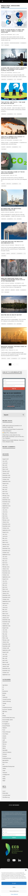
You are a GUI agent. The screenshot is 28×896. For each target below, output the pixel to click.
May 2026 (5, 465)
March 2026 (5, 469)
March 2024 (5, 518)
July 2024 (5, 509)
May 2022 (5, 560)
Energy (8, 253)
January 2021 (6, 593)
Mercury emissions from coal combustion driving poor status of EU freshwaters (13, 280)
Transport (5, 772)
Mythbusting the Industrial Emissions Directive (11, 209)
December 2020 (6, 595)
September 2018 (6, 650)
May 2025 (5, 489)
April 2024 (5, 516)
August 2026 (5, 459)
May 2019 (5, 634)
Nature (4, 748)
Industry (4, 79)
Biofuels (4, 693)
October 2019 (6, 623)
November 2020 (6, 597)
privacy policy (11, 406)
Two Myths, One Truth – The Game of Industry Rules (13, 103)
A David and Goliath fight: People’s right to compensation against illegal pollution (14, 69)
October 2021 (6, 575)
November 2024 (6, 501)
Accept (14, 883)
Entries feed (5, 793)
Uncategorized (6, 774)
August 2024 (5, 507)
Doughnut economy (7, 707)
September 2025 (6, 481)
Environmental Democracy (9, 717)
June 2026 (5, 463)
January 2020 (6, 617)
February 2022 (6, 566)
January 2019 (6, 642)
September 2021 (6, 577)
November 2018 (6, 646)
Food (4, 729)
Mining (4, 746)
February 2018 (6, 664)
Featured (5, 727)
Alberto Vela (4, 350)
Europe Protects (6, 725)
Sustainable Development (8, 766)
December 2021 (6, 570)
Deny (14, 887)
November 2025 (6, 477)
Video (4, 776)
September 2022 (6, 554)
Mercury (4, 744)
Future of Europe (6, 731)
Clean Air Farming (7, 701)
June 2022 (5, 558)
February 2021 (6, 591)
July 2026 (5, 461)
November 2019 (6, 621)
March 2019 (5, 638)
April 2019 (5, 636)
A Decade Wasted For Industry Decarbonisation (12, 242)
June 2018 (5, 656)
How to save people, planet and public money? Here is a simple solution (12, 31)
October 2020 (6, 599)
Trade (8, 358)
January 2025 (6, 497)
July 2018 (5, 654)
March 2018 (5, 662)
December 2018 (6, 644)
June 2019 (5, 631)
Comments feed (6, 795)
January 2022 (6, 568)
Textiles (4, 768)
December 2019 (6, 619)
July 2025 (5, 485)
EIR (3, 713)
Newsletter (5, 750)
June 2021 (5, 583)
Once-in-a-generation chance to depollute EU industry (12, 137)
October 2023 (6, 528)
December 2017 (6, 668)
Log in (4, 791)
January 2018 (6, 666)
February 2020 (6, 615)
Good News (5, 733)
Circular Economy (7, 699)
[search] (23, 415)
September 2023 (6, 530)
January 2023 (6, 546)
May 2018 (5, 658)
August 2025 (5, 483)
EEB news (5, 711)
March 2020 (5, 613)
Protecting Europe (7, 758)
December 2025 (6, 475)
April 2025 (5, 491)
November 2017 (6, 670)
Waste (4, 778)
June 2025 (5, 487)
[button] (26, 870)
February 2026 (6, 471)
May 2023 (5, 538)
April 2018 (5, 660)
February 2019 (6, 640)
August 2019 (5, 627)
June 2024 (5, 511)
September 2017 (6, 674)
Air (3, 687)
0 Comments (10, 79)
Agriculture (5, 685)
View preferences (14, 891)
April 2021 (5, 587)
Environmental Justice (8, 719)
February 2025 (6, 495)
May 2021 (5, 585)
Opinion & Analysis (7, 752)
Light (4, 740)
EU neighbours (6, 723)
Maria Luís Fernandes (6, 34)
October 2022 (6, 552)
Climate (3, 183)
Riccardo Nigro (5, 175)
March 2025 (5, 493)
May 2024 (5, 514)
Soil (3, 764)
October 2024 (6, 503)
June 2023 (5, 536)
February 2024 (6, 520)
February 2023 (6, 544)
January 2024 (6, 522)
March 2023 (5, 542)
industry (4, 736)
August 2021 (5, 579)
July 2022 (5, 556)
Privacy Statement (14, 894)
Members (5, 742)
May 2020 (5, 609)
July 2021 (5, 581)
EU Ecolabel (5, 721)
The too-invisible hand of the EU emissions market (13, 172)
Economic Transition (7, 709)
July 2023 (5, 534)
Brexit (4, 695)
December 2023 (6, 524)
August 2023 (5, 532)
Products (5, 756)
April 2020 (5, 611)
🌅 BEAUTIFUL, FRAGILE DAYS (10, 432)
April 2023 (5, 540)
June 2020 (5, 607)
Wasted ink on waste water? (11, 315)
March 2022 (5, 564)
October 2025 (6, 479)
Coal (4, 705)
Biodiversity (5, 691)
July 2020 (5, 605)
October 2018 (6, 648)
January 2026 (6, 473)
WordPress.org (6, 797)
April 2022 (5, 562)
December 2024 (6, 499)
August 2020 (5, 603)
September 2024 (6, 505)
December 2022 (6, 548)
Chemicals (5, 697)
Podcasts (5, 754)
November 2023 (6, 526)
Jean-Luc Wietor (5, 317)
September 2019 (6, 625)
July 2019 (5, 629)
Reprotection (6, 760)
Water (4, 780)
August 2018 (5, 652)
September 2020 (6, 601)
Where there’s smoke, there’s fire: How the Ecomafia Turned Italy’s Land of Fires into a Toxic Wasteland (13, 436)
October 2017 (6, 672)
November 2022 (6, 550)
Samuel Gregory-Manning (7, 212)
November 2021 (6, 573)
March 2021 (5, 589)
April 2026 (5, 467)
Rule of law (5, 762)
